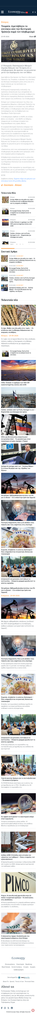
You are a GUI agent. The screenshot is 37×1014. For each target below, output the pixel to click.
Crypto (25, 967)
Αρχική (12, 981)
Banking (28, 964)
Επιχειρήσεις (10, 964)
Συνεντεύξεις (17, 967)
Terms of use (19, 981)
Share (31, 36)
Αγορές (32, 967)
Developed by (12, 977)
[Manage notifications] (33, 1010)
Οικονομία (20, 964)
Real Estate (6, 967)
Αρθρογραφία (18, 970)
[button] (2, 12)
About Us (6, 981)
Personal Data (29, 981)
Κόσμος (5, 22)
